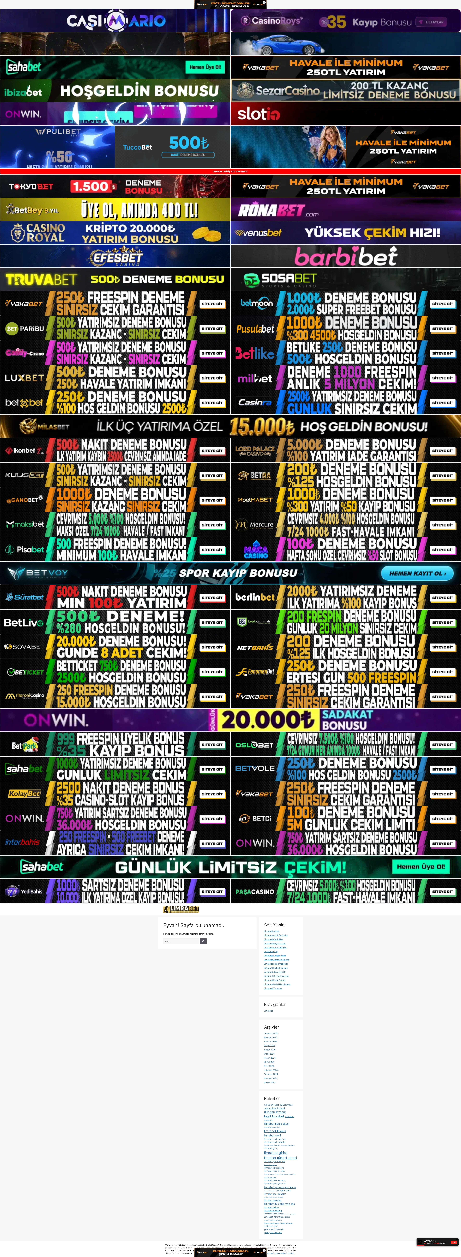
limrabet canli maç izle (275, 1139)
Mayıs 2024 (269, 1082)
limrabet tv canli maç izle (279, 1203)
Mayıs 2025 (269, 1045)
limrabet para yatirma (274, 1183)
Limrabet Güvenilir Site (275, 972)
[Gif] (230, 426)
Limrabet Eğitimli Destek (276, 968)
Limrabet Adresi (272, 931)
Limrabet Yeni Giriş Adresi (277, 1217)
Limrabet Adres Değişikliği (276, 960)
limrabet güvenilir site (274, 1161)
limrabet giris (270, 1148)
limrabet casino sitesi (287, 1145)
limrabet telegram (273, 1200)
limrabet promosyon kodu (280, 1187)
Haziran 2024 (270, 1078)
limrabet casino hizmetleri (272, 1145)
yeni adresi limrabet (274, 1229)
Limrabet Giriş (271, 951)
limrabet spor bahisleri (275, 1194)
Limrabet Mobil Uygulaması (277, 984)
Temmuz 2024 (271, 1074)
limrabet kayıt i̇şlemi (274, 1168)
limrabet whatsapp (273, 1210)
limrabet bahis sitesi (276, 1123)
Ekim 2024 (269, 1062)
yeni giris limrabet (273, 1232)
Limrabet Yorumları (273, 988)
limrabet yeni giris (290, 1214)
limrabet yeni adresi (274, 1213)
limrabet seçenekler (270, 1191)
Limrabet (268, 1011)
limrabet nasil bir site (274, 1171)
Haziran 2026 (270, 1037)
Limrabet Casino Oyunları (276, 976)
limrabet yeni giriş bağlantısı (273, 1220)
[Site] (115, 303)
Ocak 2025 (269, 1054)
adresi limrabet (271, 1105)
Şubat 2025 (269, 1050)
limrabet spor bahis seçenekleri (273, 1197)
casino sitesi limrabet (274, 1108)
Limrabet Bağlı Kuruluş (275, 943)
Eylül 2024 (269, 1066)
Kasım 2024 (270, 1058)
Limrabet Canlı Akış (273, 939)
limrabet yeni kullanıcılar (271, 1223)
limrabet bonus (275, 1131)
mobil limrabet (271, 1226)
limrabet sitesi (284, 1190)
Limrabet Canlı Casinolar (276, 935)
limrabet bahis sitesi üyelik (272, 1127)
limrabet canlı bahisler (275, 1142)
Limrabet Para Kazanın (275, 980)
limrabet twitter (271, 1207)
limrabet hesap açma (270, 1165)
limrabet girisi (275, 1153)
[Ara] (203, 941)
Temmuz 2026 (271, 1033)
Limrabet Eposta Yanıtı (275, 955)
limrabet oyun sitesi (270, 1177)
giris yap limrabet (275, 1111)
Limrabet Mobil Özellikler (276, 964)
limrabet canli (272, 1135)
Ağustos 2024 (271, 1070)
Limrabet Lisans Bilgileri (275, 947)
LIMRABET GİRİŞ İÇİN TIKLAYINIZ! (230, 171)
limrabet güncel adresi (280, 1158)
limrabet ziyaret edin (286, 1223)
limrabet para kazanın (275, 1180)
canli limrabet (286, 1105)
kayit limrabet (274, 1116)
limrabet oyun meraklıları (287, 1174)
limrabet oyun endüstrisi (271, 1174)
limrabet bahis (268, 1120)
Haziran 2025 (270, 1041)
